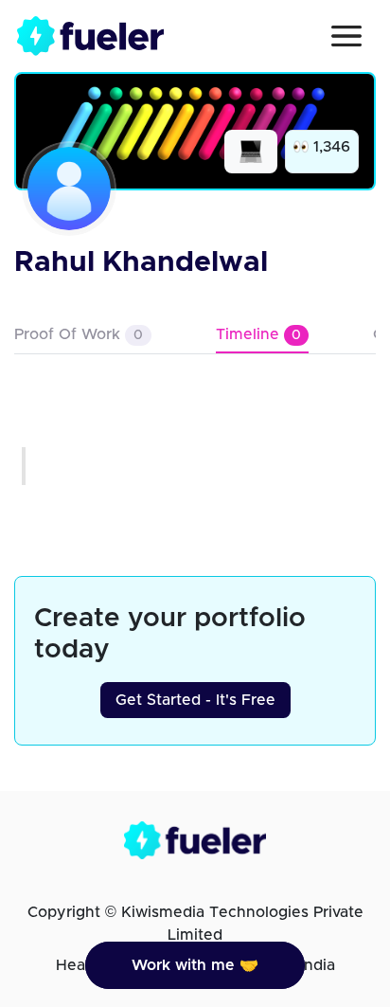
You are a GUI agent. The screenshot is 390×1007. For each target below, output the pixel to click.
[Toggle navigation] (346, 36)
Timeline (258, 334)
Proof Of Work (78, 334)
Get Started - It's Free (195, 700)
